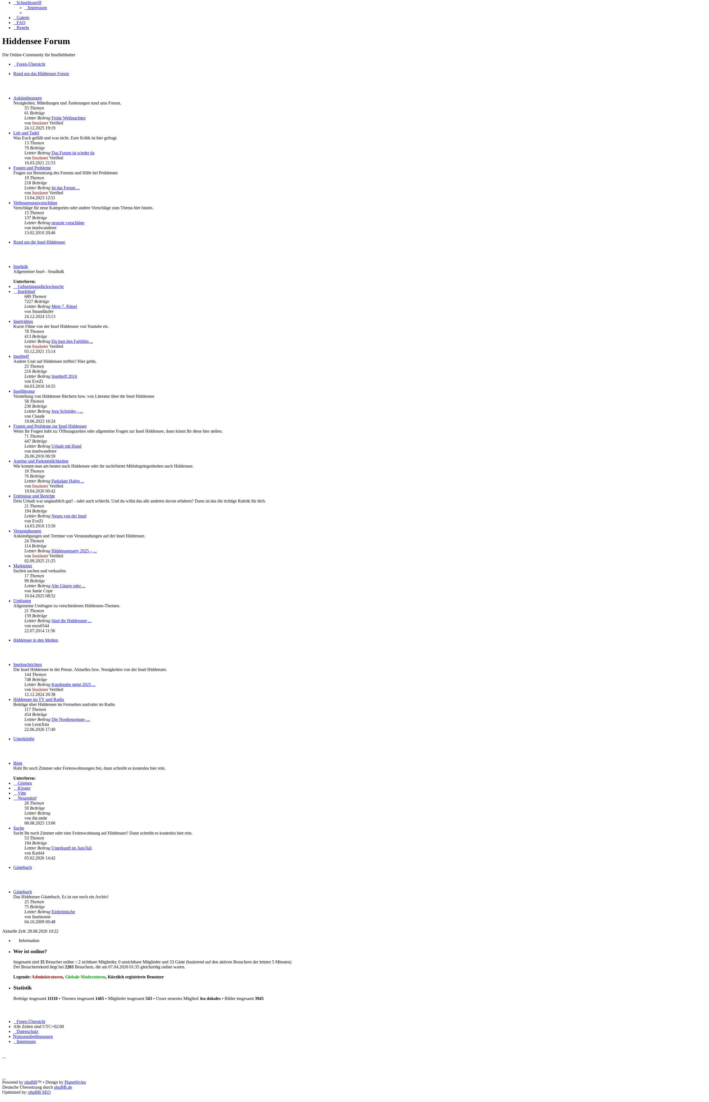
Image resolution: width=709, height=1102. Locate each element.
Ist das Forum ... (66, 187)
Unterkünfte (23, 738)
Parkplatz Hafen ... (68, 481)
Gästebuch (22, 867)
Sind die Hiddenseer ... (71, 620)
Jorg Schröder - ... (67, 411)
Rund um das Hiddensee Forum (41, 73)
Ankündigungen (27, 98)
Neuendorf (27, 798)
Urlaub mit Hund (66, 446)
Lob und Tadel (26, 133)
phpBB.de (63, 1087)
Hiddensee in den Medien (35, 640)
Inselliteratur (24, 391)
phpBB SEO (39, 1092)
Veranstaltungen (27, 531)
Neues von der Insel (69, 516)
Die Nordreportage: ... (71, 719)
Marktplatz (22, 565)
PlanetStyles (75, 1082)
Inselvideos (23, 321)
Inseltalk (20, 266)
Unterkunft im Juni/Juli (72, 848)
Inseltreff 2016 (64, 376)
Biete (17, 763)
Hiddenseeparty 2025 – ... (74, 551)
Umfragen (22, 600)
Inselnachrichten (27, 664)
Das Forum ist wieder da (73, 152)
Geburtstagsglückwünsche (40, 286)
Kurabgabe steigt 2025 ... (74, 684)
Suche (18, 828)
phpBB (30, 1082)
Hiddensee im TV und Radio (38, 699)
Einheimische (63, 911)
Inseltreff (21, 356)
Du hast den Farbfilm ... (72, 341)
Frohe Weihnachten (69, 118)
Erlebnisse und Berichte (34, 496)
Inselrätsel (26, 291)
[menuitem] (35, 7)
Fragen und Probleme (32, 167)
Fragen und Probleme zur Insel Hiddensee (50, 426)
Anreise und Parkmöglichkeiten (40, 461)
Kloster (23, 788)
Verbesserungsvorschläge (35, 202)
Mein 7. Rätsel (64, 306)
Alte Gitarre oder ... (68, 585)
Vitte (21, 793)
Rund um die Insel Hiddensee (39, 242)
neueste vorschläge (68, 222)
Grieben (24, 783)
